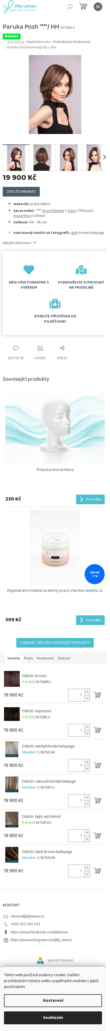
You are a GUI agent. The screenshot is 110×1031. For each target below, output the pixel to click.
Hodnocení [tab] (45, 658)
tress (72, 211)
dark (74, 233)
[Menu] (98, 6)
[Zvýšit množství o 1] (87, 692)
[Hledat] (70, 6)
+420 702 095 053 (25, 924)
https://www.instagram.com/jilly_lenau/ (41, 940)
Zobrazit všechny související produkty (55, 643)
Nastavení (53, 1000)
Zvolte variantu (21, 192)
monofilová (22, 216)
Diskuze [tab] (64, 658)
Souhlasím (53, 1017)
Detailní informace (17, 243)
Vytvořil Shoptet (60, 960)
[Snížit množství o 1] (87, 698)
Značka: (31, 47)
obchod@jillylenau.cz (27, 916)
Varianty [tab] (13, 658)
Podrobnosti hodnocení (71, 42)
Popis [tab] (28, 658)
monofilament (53, 211)
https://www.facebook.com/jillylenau (39, 932)
